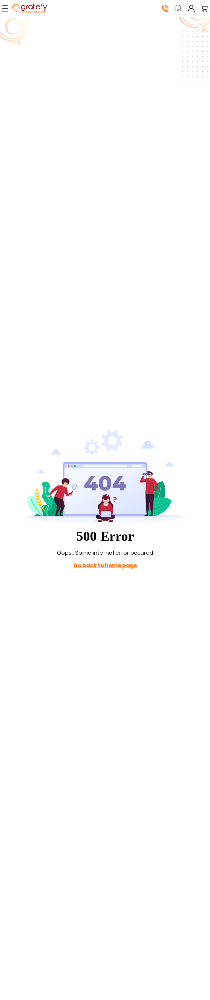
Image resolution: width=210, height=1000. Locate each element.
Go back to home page (105, 565)
